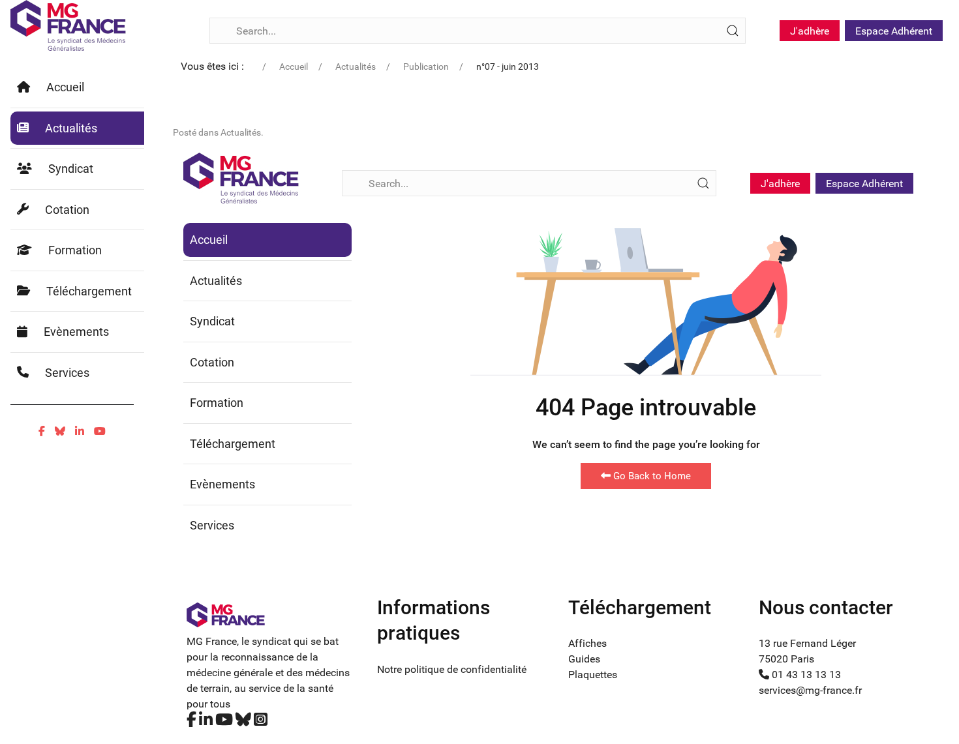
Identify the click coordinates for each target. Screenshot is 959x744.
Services (67, 372)
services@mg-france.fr (810, 690)
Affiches (587, 643)
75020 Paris (786, 659)
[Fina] (68, 25)
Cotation (67, 209)
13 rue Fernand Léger (807, 643)
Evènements (76, 331)
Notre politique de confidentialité (451, 669)
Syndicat (70, 168)
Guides (584, 659)
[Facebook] (41, 431)
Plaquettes (592, 674)
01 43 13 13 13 (805, 674)
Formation (75, 250)
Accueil (65, 87)
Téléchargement (89, 291)
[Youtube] (100, 431)
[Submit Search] (733, 31)
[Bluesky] (60, 431)
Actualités (71, 128)
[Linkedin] (79, 431)
